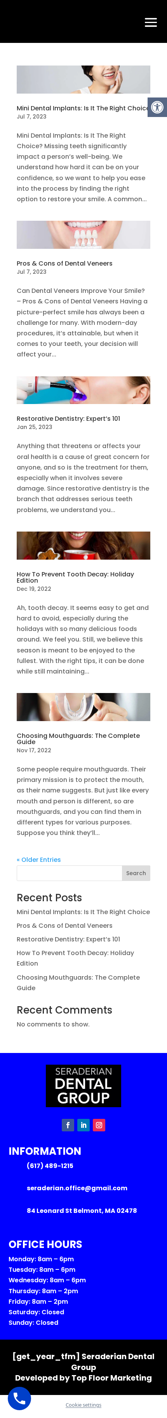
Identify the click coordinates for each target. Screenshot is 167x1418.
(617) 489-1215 (50, 1165)
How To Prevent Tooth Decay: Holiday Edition (75, 577)
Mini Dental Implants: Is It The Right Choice (83, 108)
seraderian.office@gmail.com (77, 1188)
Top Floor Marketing (111, 1377)
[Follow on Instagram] (99, 1125)
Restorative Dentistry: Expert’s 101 (68, 418)
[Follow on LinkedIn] (83, 1125)
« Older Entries (39, 859)
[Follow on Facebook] (68, 1125)
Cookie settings (83, 1404)
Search (136, 873)
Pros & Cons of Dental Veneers (65, 263)
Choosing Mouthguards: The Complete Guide (78, 738)
